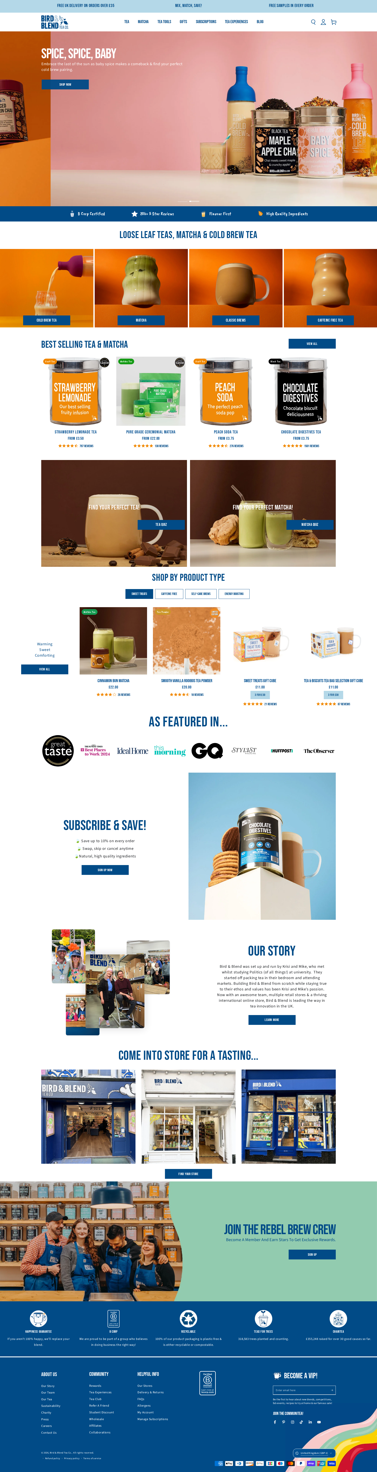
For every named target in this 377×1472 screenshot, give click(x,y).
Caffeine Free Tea (330, 320)
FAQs (140, 1399)
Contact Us (49, 1433)
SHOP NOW (65, 85)
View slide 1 (183, 198)
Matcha (141, 320)
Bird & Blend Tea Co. (61, 1452)
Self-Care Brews (201, 594)
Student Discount (101, 1412)
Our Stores (144, 1386)
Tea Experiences (100, 1392)
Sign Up (312, 1255)
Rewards (95, 1386)
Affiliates (95, 1426)
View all (312, 344)
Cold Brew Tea (47, 320)
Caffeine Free (169, 594)
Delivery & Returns (150, 1392)
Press (45, 1419)
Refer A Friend (99, 1406)
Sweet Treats (139, 594)
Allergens (144, 1406)
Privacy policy (72, 1458)
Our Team (48, 1392)
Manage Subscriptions (152, 1419)
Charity (46, 1413)
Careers (46, 1426)
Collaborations (99, 1432)
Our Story (48, 1386)
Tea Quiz (161, 524)
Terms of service (92, 1458)
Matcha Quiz (310, 524)
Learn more (272, 1020)
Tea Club (95, 1399)
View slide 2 (194, 198)
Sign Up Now (105, 870)
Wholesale (96, 1419)
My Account (145, 1412)
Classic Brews (236, 320)
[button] (313, 22)
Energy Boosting (234, 594)
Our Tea (46, 1399)
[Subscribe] (333, 1390)
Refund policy (52, 1458)
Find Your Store (188, 1174)
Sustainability (51, 1406)
